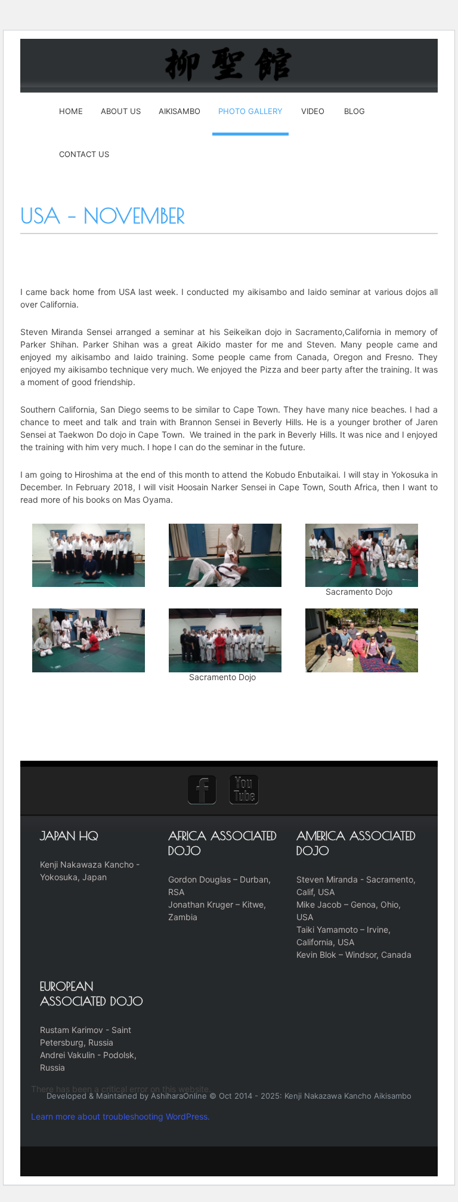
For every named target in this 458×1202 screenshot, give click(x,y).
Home (71, 111)
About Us (121, 111)
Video (312, 111)
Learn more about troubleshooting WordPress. (120, 1116)
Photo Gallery (250, 111)
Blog (354, 111)
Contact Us (84, 154)
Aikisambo (179, 111)
